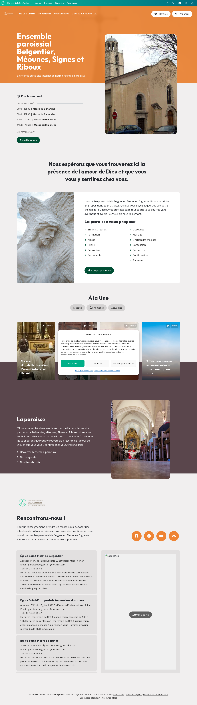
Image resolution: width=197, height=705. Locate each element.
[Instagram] (149, 536)
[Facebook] (137, 536)
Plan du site (118, 694)
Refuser (98, 363)
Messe (91, 239)
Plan (81, 560)
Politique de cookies (84, 370)
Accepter (73, 363)
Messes (77, 307)
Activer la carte (140, 614)
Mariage (137, 234)
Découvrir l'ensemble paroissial (38, 452)
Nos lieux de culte (30, 462)
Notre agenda (28, 457)
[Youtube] (161, 536)
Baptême (138, 260)
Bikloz (114, 697)
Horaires (163, 13)
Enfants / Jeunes (97, 229)
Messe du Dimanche (44, 109)
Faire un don (72, 3)
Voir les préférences (123, 363)
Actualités (116, 307)
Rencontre (94, 250)
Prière (91, 245)
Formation (94, 234)
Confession (139, 245)
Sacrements (94, 255)
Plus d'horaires (28, 140)
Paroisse (48, 3)
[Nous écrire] (174, 536)
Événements (97, 307)
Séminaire (59, 3)
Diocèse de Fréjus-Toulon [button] (18, 3)
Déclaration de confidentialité (107, 370)
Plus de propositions (99, 270)
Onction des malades (145, 239)
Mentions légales (134, 694)
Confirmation (140, 255)
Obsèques (138, 229)
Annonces (183, 13)
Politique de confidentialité (155, 694)
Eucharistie (139, 250)
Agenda (38, 3)
